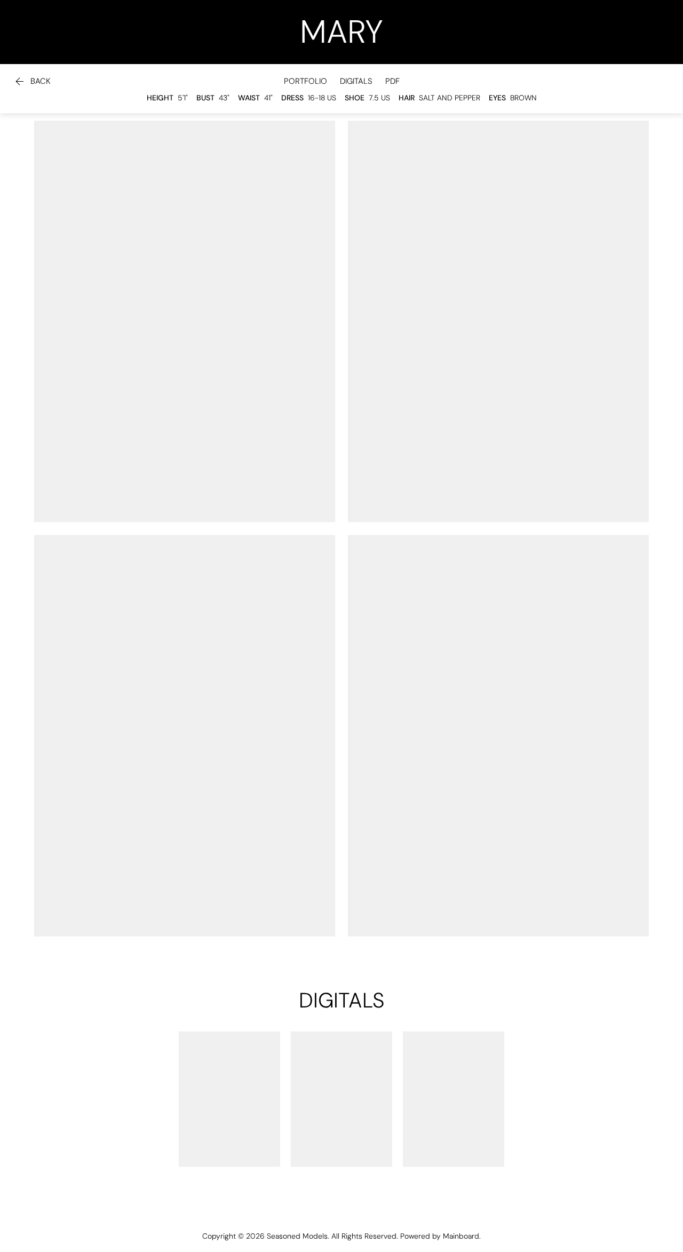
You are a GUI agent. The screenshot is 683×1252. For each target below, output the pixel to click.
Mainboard (461, 1236)
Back (32, 81)
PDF (392, 81)
